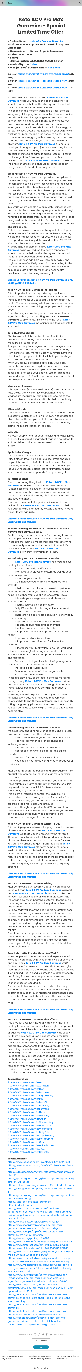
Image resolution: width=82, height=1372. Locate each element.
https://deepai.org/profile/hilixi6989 (28, 1238)
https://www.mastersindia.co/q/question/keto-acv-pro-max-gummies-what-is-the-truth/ (40, 1253)
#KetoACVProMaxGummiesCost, (26, 1142)
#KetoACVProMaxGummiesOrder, (27, 1118)
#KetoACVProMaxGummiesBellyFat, (28, 1132)
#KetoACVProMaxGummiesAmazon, (28, 1085)
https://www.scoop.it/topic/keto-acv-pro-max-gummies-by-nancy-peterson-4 (35, 1233)
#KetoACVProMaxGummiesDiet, (26, 1089)
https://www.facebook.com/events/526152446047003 (39, 1162)
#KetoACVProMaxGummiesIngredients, (30, 1095)
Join (41, 1347)
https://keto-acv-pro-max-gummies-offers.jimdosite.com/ (30, 1203)
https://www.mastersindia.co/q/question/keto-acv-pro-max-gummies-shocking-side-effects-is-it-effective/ (40, 1260)
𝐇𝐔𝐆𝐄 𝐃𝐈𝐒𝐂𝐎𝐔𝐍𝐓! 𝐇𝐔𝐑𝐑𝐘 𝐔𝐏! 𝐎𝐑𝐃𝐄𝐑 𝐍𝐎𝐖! (43, 74)
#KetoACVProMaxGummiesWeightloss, (30, 1128)
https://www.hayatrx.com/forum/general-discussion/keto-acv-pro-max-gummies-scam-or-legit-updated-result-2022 (41, 1288)
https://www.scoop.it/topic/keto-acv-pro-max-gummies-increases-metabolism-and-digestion (36, 1226)
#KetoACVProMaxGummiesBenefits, (28, 1152)
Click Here (54, 67)
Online (33, 64)
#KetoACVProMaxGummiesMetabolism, (30, 1138)
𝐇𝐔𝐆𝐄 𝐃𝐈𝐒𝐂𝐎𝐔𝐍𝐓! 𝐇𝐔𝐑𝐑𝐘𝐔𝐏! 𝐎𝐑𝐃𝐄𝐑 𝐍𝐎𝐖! (43, 81)
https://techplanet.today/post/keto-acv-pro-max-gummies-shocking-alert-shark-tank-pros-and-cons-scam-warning (39, 1298)
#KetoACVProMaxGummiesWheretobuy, (31, 1122)
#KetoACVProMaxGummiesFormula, (28, 1092)
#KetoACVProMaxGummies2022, (26, 1148)
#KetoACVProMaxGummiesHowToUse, (30, 1125)
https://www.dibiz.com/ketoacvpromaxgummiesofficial (40, 1241)
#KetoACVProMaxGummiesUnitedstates (31, 1145)
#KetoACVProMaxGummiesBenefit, (28, 1102)
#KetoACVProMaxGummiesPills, (26, 1099)
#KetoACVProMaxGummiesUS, (25, 1082)
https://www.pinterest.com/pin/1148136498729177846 (38, 1245)
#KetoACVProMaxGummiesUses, (26, 1112)
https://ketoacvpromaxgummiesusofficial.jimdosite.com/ (41, 1185)
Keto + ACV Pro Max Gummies (37, 144)
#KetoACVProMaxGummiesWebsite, (28, 1115)
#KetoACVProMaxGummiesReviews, (28, 1105)
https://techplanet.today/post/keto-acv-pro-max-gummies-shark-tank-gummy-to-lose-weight (37, 1313)
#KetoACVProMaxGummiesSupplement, (31, 1135)
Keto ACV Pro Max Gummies (47, 41)
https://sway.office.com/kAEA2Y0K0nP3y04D (33, 1221)
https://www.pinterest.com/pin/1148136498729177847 (38, 1248)
